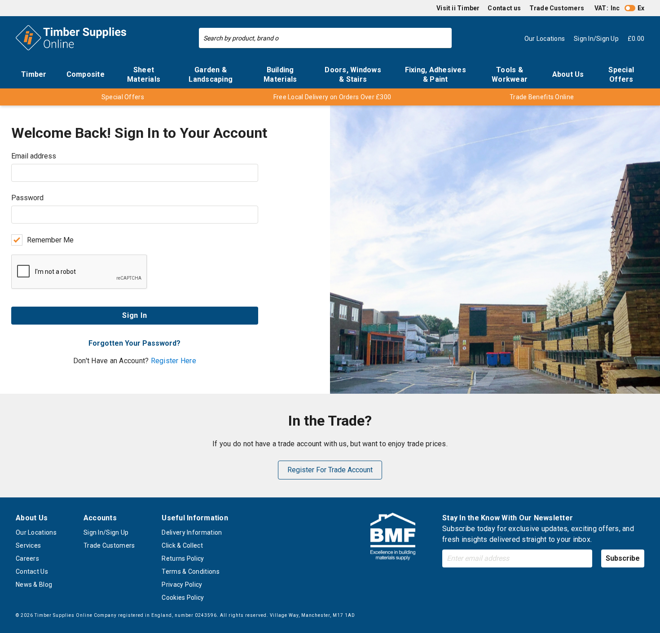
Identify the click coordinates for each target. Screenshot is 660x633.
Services (28, 545)
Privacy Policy (182, 584)
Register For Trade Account (330, 470)
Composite (85, 74)
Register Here (173, 360)
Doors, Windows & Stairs (353, 75)
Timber (34, 74)
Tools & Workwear (510, 75)
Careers (27, 558)
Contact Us (32, 571)
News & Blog (34, 584)
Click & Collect (182, 545)
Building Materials (280, 75)
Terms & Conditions (190, 571)
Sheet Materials (143, 75)
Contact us (504, 8)
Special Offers (621, 75)
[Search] (443, 38)
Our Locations (36, 532)
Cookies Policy (183, 597)
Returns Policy (183, 558)
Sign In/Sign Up (106, 532)
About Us (568, 74)
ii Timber (466, 8)
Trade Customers (556, 8)
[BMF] (392, 538)
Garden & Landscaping (211, 75)
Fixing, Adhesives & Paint (435, 75)
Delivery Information (192, 532)
